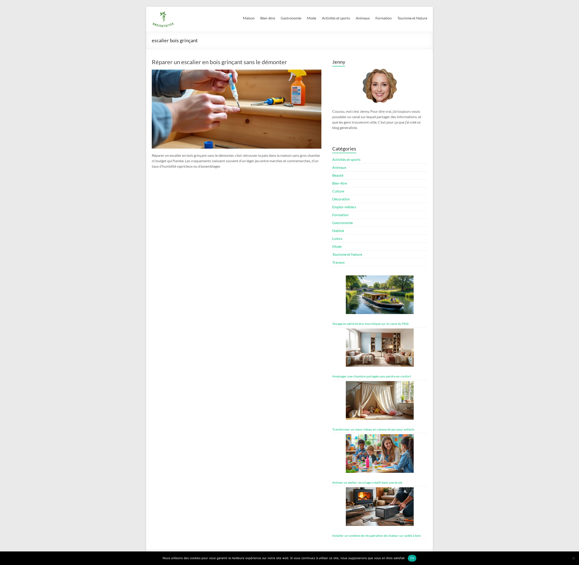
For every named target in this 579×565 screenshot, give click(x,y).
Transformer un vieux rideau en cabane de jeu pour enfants (373, 429)
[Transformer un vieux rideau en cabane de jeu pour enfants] (380, 402)
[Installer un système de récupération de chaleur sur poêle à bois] (380, 508)
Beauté (337, 175)
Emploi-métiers (344, 207)
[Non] (573, 558)
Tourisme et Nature (412, 18)
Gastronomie (291, 18)
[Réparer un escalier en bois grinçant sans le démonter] (236, 72)
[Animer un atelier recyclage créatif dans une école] (380, 455)
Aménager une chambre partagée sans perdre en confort (371, 376)
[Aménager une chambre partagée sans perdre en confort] (380, 349)
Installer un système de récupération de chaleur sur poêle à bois (376, 535)
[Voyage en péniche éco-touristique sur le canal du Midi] (380, 296)
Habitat (338, 230)
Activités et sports (336, 18)
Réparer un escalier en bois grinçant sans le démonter (219, 62)
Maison (249, 18)
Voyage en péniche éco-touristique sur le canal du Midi (370, 324)
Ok (412, 558)
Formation (383, 18)
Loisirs (337, 238)
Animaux (363, 18)
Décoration (341, 199)
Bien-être (267, 18)
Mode (311, 18)
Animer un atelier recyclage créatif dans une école (367, 482)
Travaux (338, 262)
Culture (338, 191)
